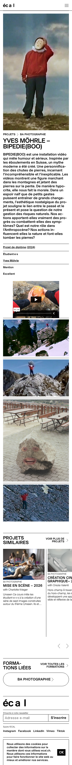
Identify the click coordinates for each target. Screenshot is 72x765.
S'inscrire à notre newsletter (15, 713)
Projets (9, 134)
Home (8, 5)
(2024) (31, 247)
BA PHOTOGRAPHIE (33, 134)
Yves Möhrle (11, 260)
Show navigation (66, 5)
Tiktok (61, 731)
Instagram (9, 731)
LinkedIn (38, 731)
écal (14, 702)
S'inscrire (58, 718)
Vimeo (50, 731)
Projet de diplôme (14, 247)
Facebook (24, 731)
